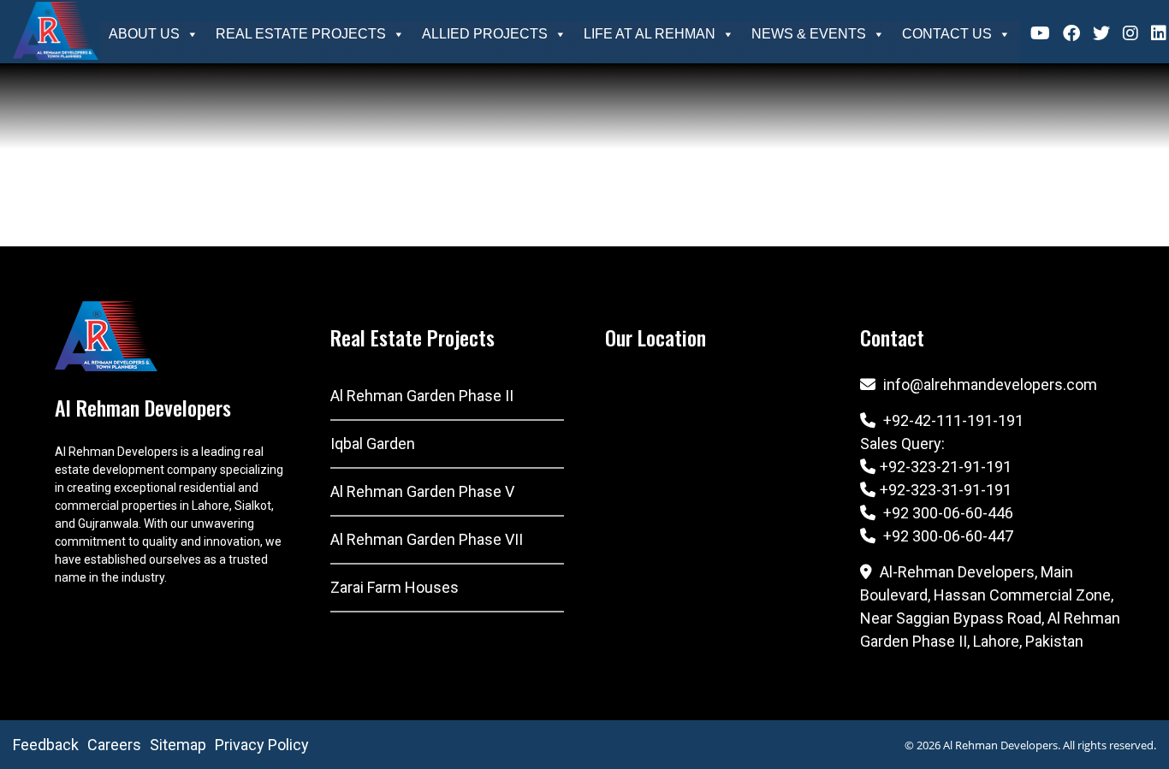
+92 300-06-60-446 (946, 513)
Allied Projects (485, 34)
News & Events (808, 34)
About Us (144, 34)
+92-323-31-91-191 (946, 490)
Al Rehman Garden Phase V (422, 491)
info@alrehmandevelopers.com (990, 384)
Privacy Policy (262, 745)
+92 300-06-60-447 (946, 536)
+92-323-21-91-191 (946, 467)
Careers (114, 745)
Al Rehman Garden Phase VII (426, 539)
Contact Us (947, 34)
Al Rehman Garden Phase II (421, 396)
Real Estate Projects (301, 34)
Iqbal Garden (372, 444)
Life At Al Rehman (649, 34)
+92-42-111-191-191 (953, 420)
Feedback (46, 745)
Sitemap (178, 745)
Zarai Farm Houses (394, 587)
